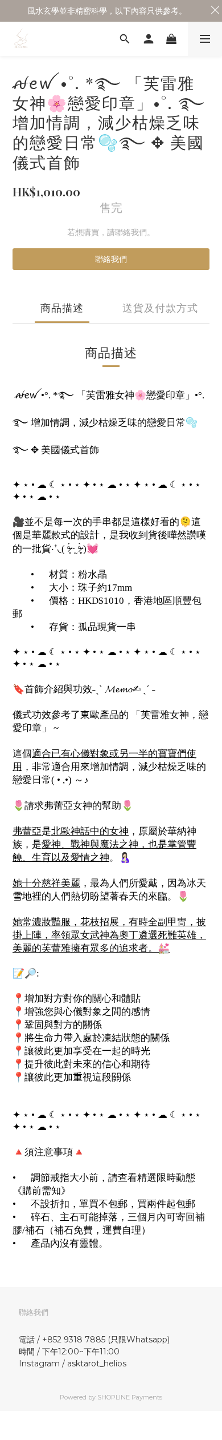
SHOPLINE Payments (129, 1397)
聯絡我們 (111, 259)
